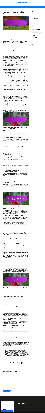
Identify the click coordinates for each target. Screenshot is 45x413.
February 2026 (34, 45)
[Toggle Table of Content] (11, 39)
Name (4, 380)
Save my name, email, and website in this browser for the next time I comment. (13, 388)
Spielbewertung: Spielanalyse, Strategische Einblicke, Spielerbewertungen (36, 25)
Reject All (10, 409)
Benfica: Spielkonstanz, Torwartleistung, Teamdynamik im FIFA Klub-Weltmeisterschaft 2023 (11, 363)
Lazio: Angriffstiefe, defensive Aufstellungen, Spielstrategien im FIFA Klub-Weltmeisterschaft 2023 (20, 363)
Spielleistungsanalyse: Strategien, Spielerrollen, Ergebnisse (36, 27)
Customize (4, 409)
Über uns (33, 15)
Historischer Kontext (35, 18)
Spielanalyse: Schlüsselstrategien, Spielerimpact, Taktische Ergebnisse (37, 33)
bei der (4, 185)
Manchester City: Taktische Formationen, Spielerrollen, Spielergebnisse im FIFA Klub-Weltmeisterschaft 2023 (36, 36)
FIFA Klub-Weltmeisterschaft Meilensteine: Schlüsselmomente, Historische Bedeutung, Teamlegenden (36, 30)
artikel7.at (22, 3)
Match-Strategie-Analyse (36, 19)
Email (4, 383)
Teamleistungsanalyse (21, 404)
